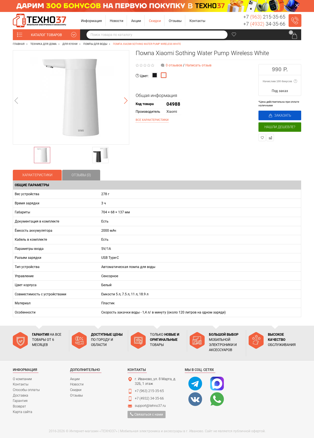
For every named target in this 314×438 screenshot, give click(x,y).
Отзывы (76, 395)
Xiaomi (171, 112)
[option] (71, 97)
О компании (22, 379)
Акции (75, 379)
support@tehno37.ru (150, 406)
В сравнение (270, 137)
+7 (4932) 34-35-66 (149, 398)
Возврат (19, 406)
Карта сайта (22, 412)
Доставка (20, 395)
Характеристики (37, 175)
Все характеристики (152, 120)
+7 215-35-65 (264, 17)
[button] (92, 20)
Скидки (75, 390)
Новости (77, 384)
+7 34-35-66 (264, 24)
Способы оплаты (26, 390)
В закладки (262, 137)
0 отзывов (174, 65)
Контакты (20, 384)
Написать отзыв (198, 65)
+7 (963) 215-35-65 (149, 391)
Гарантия (20, 401)
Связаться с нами (148, 414)
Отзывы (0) (81, 175)
